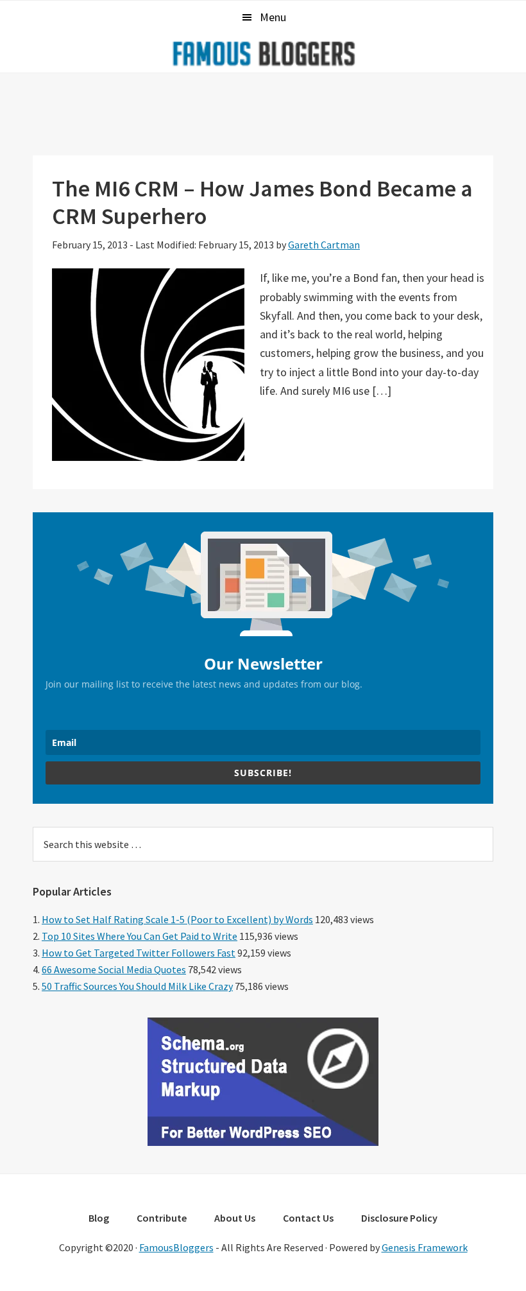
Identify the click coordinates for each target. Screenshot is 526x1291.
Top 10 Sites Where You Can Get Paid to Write (139, 936)
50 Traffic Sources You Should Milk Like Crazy (137, 986)
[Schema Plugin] (263, 1142)
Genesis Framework (425, 1247)
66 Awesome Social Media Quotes (114, 969)
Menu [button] (273, 17)
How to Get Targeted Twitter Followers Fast (138, 952)
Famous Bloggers (263, 53)
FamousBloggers (176, 1247)
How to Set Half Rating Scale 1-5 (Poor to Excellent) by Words (177, 919)
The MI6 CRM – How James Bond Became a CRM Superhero (262, 202)
